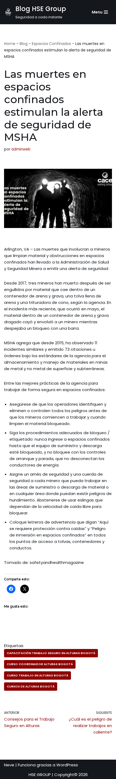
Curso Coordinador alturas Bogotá (40, 664)
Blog (24, 43)
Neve (9, 765)
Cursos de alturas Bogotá (30, 686)
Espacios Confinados (51, 43)
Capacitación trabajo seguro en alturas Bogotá (51, 653)
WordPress (67, 765)
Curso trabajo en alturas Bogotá (37, 675)
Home (9, 43)
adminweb (20, 149)
